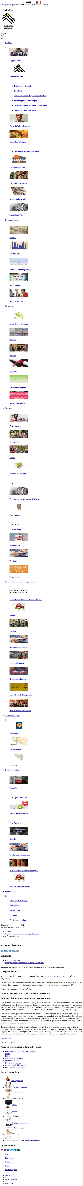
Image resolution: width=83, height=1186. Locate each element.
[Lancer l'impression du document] (13, 951)
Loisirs (12, 458)
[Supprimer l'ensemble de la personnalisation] (10, 951)
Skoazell (17, 529)
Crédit (7, 1166)
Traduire (13, 561)
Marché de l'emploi (18, 473)
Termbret (18, 91)
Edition (13, 631)
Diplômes (13, 371)
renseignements (53, 976)
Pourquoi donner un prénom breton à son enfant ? (24, 963)
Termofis (13, 788)
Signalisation (15, 545)
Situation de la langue (19, 901)
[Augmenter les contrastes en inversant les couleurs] (7, 951)
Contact (45, 5)
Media (12, 615)
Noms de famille (16, 301)
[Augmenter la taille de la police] (5, 951)
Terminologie (15, 577)
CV (15, 483)
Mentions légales (11, 1170)
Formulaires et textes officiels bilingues (26, 600)
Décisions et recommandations (26, 151)
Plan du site (9, 1158)
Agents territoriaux (18, 403)
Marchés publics (16, 215)
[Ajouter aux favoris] (18, 951)
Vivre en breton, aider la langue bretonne (23, 934)
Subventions (15, 515)
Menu (3, 5)
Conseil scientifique (18, 142)
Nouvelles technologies (19, 647)
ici (8, 993)
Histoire (13, 238)
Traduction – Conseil (22, 86)
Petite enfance (15, 426)
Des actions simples (18, 679)
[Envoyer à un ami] (15, 951)
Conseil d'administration (20, 126)
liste (10, 976)
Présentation (15, 733)
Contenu (9, 5)
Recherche (16, 5)
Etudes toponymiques (18, 920)
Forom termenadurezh (19, 813)
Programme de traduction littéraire (24, 499)
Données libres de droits (20, 886)
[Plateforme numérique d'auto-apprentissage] (19, 335)
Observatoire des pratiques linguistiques (30, 105)
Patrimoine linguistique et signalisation (30, 96)
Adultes (13, 356)
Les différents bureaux (19, 183)
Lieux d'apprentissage (19, 324)
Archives (17, 823)
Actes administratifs (18, 199)
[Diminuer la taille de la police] (2, 951)
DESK (16, 524)
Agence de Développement (25, 110)
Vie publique (15, 910)
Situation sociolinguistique (20, 269)
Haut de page (6, 1038)
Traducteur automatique (20, 855)
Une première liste (12, 960)
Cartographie (15, 749)
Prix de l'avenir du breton (20, 711)
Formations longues (18, 387)
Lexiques (13, 915)
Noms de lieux (15, 285)
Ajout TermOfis (20, 797)
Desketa (13, 340)
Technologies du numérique (25, 100)
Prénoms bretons (17, 663)
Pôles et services (16, 76)
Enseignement (15, 442)
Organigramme (16, 60)
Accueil (8, 931)
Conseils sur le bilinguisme (21, 695)
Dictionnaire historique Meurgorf (24, 871)
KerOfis (13, 839)
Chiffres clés (15, 253)
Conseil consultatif (17, 167)
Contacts (13, 765)
